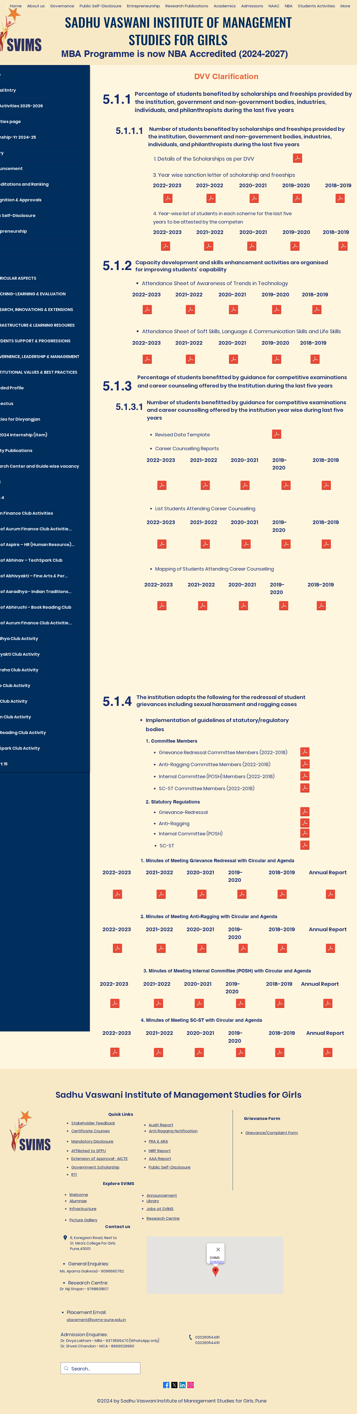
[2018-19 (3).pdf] (343, 247)
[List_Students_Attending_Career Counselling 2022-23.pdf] (162, 544)
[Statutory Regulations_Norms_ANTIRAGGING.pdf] (305, 823)
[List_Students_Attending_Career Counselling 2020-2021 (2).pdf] (246, 544)
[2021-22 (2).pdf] (208, 247)
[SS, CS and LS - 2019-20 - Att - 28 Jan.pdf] (276, 360)
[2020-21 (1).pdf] (252, 247)
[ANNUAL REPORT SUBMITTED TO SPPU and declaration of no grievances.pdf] (328, 1004)
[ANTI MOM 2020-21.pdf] (202, 949)
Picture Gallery (83, 1220)
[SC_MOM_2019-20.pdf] (240, 1053)
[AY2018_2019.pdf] (321, 606)
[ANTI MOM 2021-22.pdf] (161, 949)
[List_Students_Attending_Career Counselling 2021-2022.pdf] (205, 544)
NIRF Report (160, 1150)
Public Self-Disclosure (170, 1167)
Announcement (162, 1195)
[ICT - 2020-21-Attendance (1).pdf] (233, 310)
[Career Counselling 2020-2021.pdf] (245, 486)
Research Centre (163, 1218)
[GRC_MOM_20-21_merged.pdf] (202, 895)
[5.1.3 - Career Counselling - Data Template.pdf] (276, 435)
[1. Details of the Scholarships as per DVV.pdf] (297, 159)
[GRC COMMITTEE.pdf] (305, 752)
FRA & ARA (158, 1141)
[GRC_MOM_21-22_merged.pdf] (161, 895)
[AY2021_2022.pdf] (202, 606)
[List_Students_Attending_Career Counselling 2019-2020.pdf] (286, 544)
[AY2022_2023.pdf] (162, 606)
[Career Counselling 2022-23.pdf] (162, 486)
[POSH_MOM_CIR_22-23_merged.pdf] (115, 1004)
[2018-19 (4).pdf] (340, 199)
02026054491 (207, 1342)
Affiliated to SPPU (88, 1150)
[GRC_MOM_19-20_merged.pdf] (242, 895)
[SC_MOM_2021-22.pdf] (158, 1053)
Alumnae (78, 1201)
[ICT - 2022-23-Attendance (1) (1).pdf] (147, 310)
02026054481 (207, 1337)
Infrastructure (83, 1208)
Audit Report (161, 1125)
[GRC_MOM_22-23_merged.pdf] (117, 895)
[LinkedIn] (182, 1385)
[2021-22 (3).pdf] (211, 199)
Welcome (78, 1194)
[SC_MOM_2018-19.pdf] (279, 1053)
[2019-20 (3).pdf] (297, 199)
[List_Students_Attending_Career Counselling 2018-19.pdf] (326, 544)
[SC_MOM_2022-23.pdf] (115, 1053)
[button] (35, 6)
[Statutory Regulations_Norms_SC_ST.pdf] (305, 846)
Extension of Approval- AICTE (99, 1158)
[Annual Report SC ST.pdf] (328, 1053)
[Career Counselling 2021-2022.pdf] (205, 486)
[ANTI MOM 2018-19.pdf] (282, 949)
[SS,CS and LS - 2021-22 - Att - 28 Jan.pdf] (190, 360)
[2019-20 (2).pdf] (295, 247)
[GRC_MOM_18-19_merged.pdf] (282, 895)
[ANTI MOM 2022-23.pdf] (117, 949)
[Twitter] (174, 1385)
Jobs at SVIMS (160, 1208)
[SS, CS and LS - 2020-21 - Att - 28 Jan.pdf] (233, 360)
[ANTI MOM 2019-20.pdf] (243, 949)
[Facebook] (166, 1385)
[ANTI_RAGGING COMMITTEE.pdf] (305, 764)
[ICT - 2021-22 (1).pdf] (190, 310)
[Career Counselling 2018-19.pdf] (326, 486)
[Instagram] (190, 1385)
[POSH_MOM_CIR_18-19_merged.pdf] (279, 1004)
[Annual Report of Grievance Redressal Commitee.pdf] (330, 895)
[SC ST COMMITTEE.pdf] (305, 788)
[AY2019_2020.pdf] (283, 606)
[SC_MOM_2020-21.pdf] (199, 1053)
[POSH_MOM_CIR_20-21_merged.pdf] (199, 1004)
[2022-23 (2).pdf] (165, 247)
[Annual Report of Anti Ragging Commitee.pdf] (330, 949)
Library (153, 1201)
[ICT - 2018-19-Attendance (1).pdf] (317, 310)
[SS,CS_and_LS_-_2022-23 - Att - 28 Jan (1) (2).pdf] (147, 360)
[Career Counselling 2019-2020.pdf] (286, 486)
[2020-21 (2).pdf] (254, 199)
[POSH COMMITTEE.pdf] (305, 776)
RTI (74, 1174)
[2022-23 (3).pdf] (168, 199)
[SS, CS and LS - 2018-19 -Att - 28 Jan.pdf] (315, 360)
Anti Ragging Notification (173, 1131)
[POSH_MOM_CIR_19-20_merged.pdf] (240, 1004)
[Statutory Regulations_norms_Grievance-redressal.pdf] (305, 812)
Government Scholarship (95, 1167)
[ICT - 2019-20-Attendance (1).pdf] (276, 310)
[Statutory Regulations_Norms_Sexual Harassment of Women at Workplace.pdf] (305, 834)
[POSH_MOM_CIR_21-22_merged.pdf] (158, 1004)
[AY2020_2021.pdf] (243, 606)
